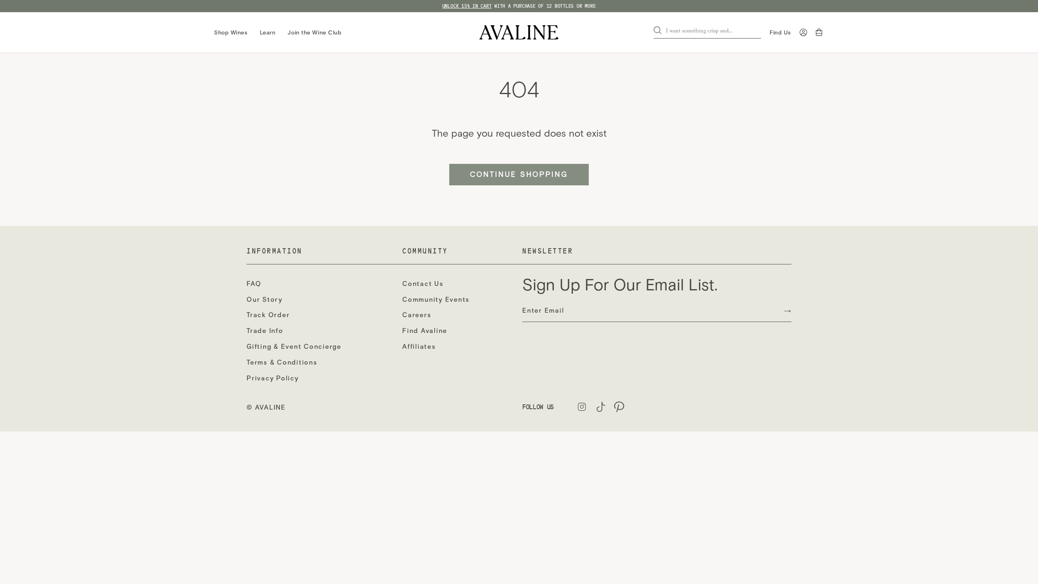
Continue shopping (519, 174)
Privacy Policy (273, 378)
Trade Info (265, 331)
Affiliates (419, 346)
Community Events (436, 299)
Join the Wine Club (314, 32)
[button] (820, 32)
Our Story (265, 299)
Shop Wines (231, 32)
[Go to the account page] (803, 32)
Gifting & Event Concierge (294, 346)
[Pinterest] (619, 407)
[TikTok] (600, 407)
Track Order (268, 315)
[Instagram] (582, 407)
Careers (416, 315)
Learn (268, 32)
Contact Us (423, 284)
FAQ (254, 284)
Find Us (780, 32)
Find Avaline (424, 331)
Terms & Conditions (282, 362)
